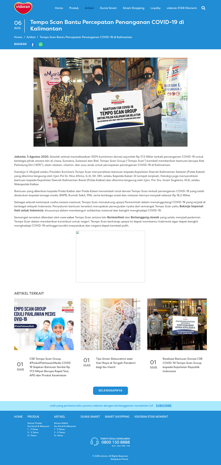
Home (18, 37)
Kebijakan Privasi (119, 459)
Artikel (31, 37)
